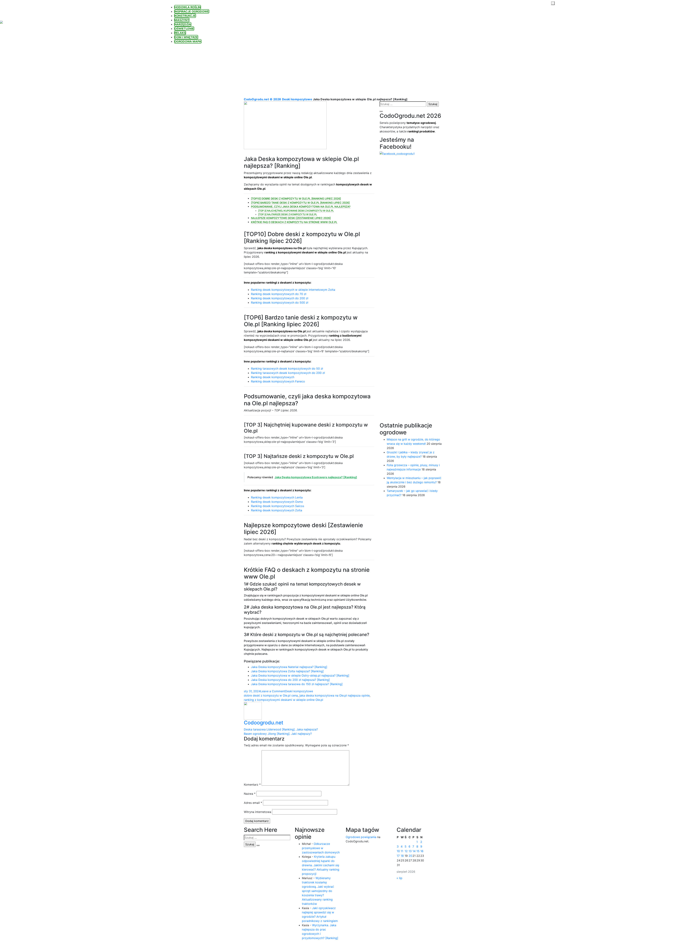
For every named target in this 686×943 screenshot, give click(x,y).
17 (398, 856)
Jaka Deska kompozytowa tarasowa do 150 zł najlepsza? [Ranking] (297, 684)
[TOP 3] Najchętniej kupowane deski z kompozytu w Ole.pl (296, 210)
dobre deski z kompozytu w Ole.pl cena (271, 695)
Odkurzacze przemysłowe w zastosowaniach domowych (321, 848)
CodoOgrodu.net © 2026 (262, 99)
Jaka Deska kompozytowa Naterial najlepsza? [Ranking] (289, 667)
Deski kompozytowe (297, 99)
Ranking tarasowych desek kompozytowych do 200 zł (288, 373)
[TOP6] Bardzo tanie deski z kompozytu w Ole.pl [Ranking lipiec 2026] (300, 202)
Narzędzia (183, 24)
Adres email (253, 803)
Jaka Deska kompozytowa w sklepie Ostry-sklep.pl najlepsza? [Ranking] (300, 675)
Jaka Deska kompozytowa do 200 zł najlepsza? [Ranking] (290, 680)
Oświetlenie (184, 28)
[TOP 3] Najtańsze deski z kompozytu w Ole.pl (287, 214)
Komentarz (252, 784)
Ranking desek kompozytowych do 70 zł (278, 294)
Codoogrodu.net (263, 723)
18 (402, 856)
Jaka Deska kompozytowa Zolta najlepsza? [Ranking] (287, 671)
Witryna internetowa (257, 812)
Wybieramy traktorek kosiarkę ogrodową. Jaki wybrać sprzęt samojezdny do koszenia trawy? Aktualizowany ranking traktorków (318, 891)
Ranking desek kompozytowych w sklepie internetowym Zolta (293, 289)
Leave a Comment (272, 691)
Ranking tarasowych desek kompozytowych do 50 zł (287, 368)
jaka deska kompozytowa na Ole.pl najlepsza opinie (334, 695)
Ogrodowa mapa (188, 41)
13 (410, 851)
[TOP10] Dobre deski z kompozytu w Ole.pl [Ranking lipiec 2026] (296, 198)
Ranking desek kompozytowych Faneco (278, 381)
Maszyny (182, 20)
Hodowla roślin (188, 7)
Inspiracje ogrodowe (192, 11)
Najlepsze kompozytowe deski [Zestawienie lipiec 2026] (291, 218)
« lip (399, 878)
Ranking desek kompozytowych (272, 377)
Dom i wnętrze (186, 37)
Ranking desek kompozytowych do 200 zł (279, 298)
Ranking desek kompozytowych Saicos (277, 506)
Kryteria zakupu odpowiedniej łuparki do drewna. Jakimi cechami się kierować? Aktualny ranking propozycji (320, 865)
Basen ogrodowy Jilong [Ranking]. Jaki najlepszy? (278, 733)
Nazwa (249, 793)
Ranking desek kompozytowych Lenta (277, 497)
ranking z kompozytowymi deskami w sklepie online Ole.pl (283, 700)
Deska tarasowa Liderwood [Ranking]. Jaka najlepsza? (281, 729)
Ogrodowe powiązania (361, 837)
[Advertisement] (343, 70)
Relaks (180, 33)
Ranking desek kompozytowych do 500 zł (279, 302)
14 (414, 851)
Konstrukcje (185, 15)
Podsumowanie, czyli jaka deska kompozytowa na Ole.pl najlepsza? (301, 206)
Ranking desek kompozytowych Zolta (276, 510)
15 (417, 851)
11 (402, 851)
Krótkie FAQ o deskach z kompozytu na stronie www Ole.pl (294, 222)
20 (410, 856)
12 (406, 851)
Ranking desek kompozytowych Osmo (277, 501)
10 (398, 851)
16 (421, 851)
